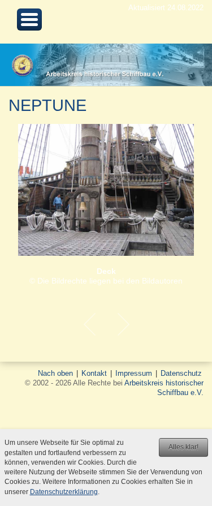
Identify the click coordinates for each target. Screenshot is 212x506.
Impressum (133, 373)
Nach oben (55, 373)
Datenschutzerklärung (64, 491)
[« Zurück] (89, 324)
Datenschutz (181, 373)
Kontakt (94, 373)
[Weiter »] (123, 324)
